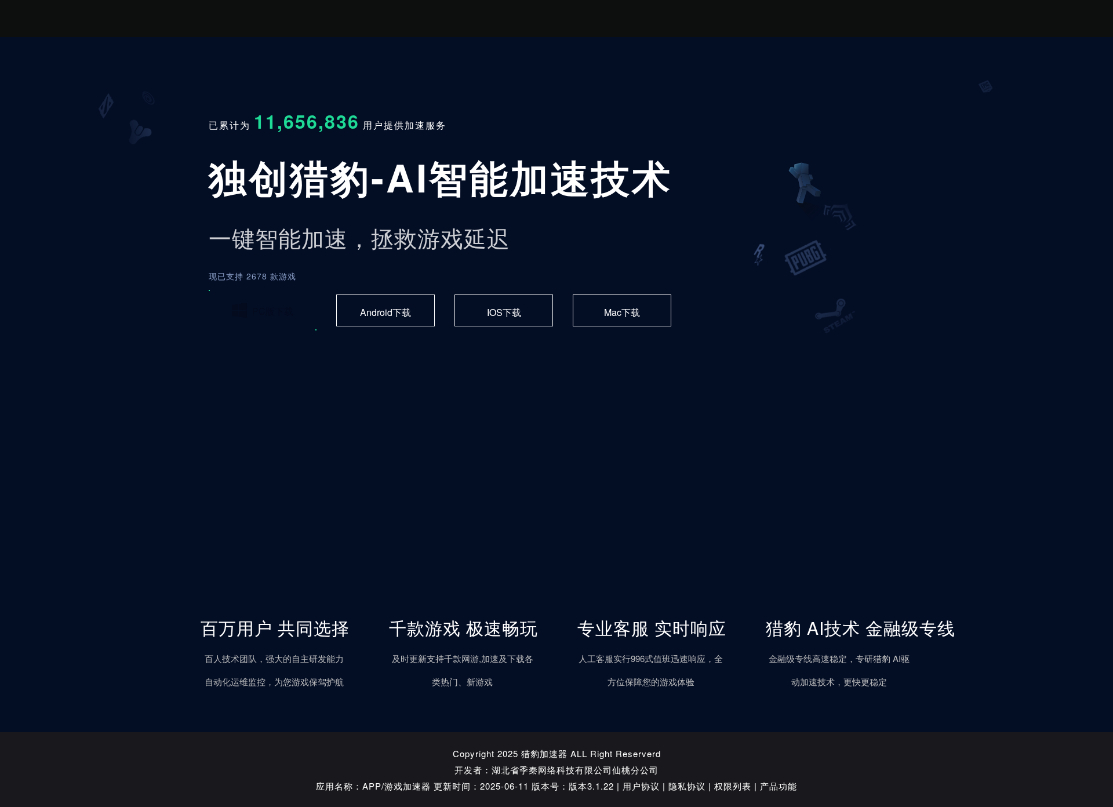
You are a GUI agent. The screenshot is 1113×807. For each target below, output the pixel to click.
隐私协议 (686, 786)
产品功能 (778, 786)
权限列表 (732, 786)
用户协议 (641, 786)
